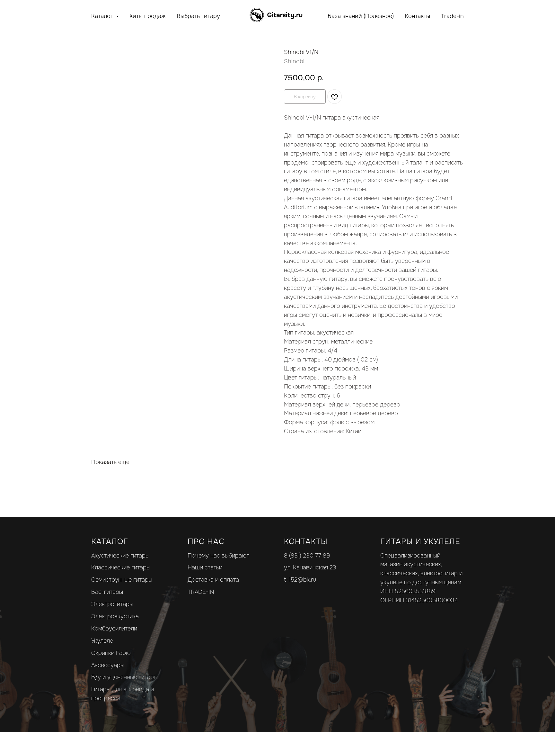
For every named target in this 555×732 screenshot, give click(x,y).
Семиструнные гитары (121, 579)
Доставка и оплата (213, 579)
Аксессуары (107, 665)
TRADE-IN (201, 591)
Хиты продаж (147, 16)
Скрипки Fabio (111, 652)
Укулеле (102, 640)
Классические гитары (120, 567)
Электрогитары (112, 604)
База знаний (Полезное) (361, 16)
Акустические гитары (120, 555)
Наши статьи (205, 567)
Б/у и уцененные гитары (124, 677)
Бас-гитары (107, 591)
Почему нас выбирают (218, 555)
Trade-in (452, 16)
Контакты (417, 16)
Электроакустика (115, 616)
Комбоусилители (114, 628)
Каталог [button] (103, 16)
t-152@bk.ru (300, 579)
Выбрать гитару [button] (198, 16)
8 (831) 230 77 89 (307, 555)
